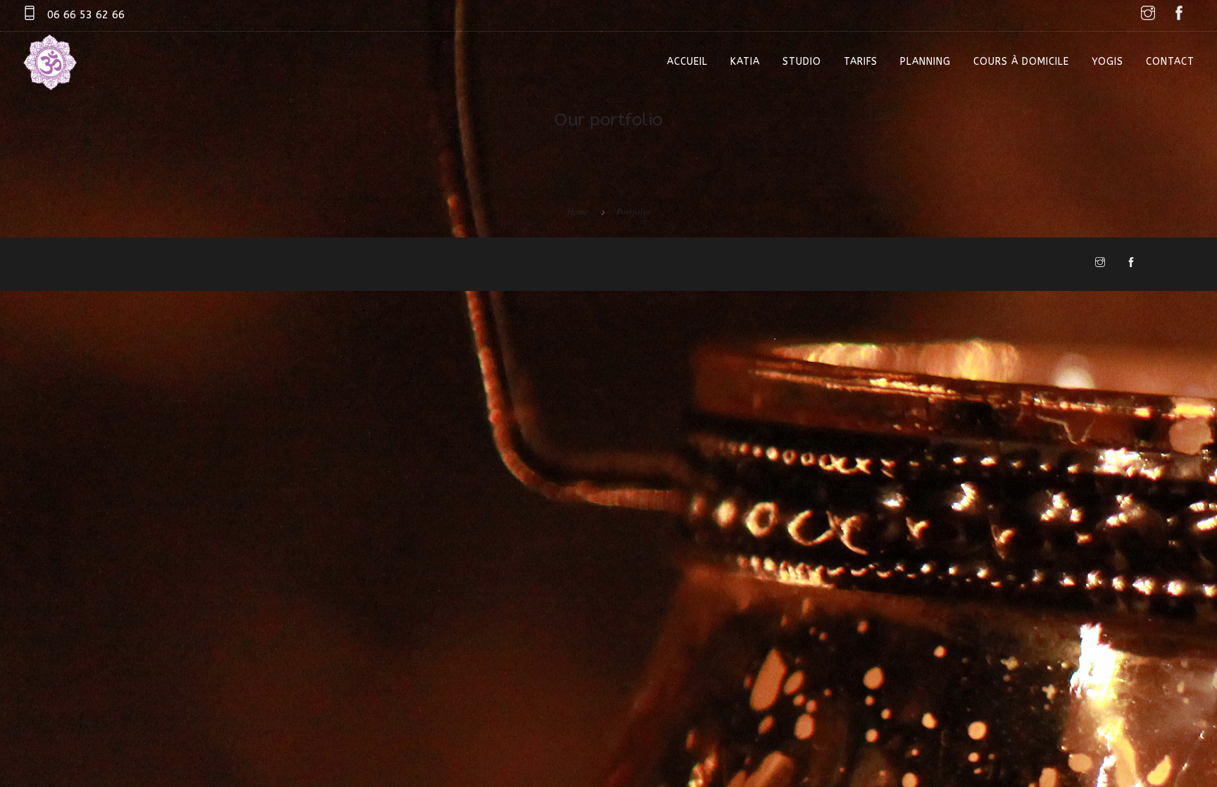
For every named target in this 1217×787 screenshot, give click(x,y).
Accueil (687, 62)
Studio (801, 62)
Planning (925, 62)
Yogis (1107, 62)
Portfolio (633, 211)
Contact (1170, 62)
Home (578, 211)
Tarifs (861, 62)
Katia (745, 62)
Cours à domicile (1021, 62)
